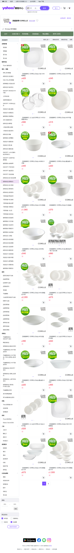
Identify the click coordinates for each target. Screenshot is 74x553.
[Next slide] (45, 56)
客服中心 (19, 549)
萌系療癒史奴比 (26, 34)
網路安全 (41, 549)
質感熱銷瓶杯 (36, 34)
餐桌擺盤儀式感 (47, 34)
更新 (50, 546)
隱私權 (48, 549)
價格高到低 (64, 39)
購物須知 (34, 549)
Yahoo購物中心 (12, 8)
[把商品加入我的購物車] (43, 83)
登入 (56, 8)
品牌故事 (63, 18)
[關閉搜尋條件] (31, 8)
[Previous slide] (22, 56)
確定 (16, 509)
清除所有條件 (13, 527)
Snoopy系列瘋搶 (11, 29)
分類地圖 (54, 549)
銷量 (71, 39)
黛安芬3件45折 (32, 12)
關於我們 (26, 549)
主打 (5, 34)
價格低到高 (56, 39)
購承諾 (69, 18)
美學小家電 (57, 34)
